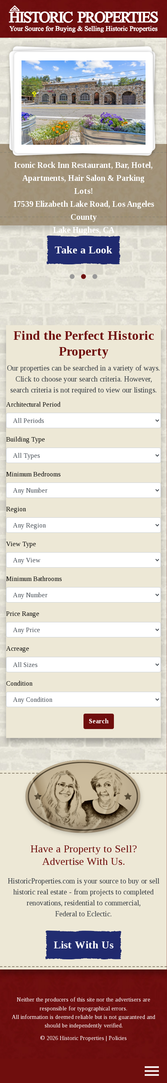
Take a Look (83, 250)
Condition (19, 683)
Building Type (25, 439)
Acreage (17, 648)
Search (99, 721)
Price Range (22, 613)
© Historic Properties (72, 1038)
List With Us (83, 945)
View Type (21, 543)
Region (16, 509)
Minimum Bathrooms (34, 578)
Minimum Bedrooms (33, 474)
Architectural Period (33, 404)
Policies (118, 1038)
